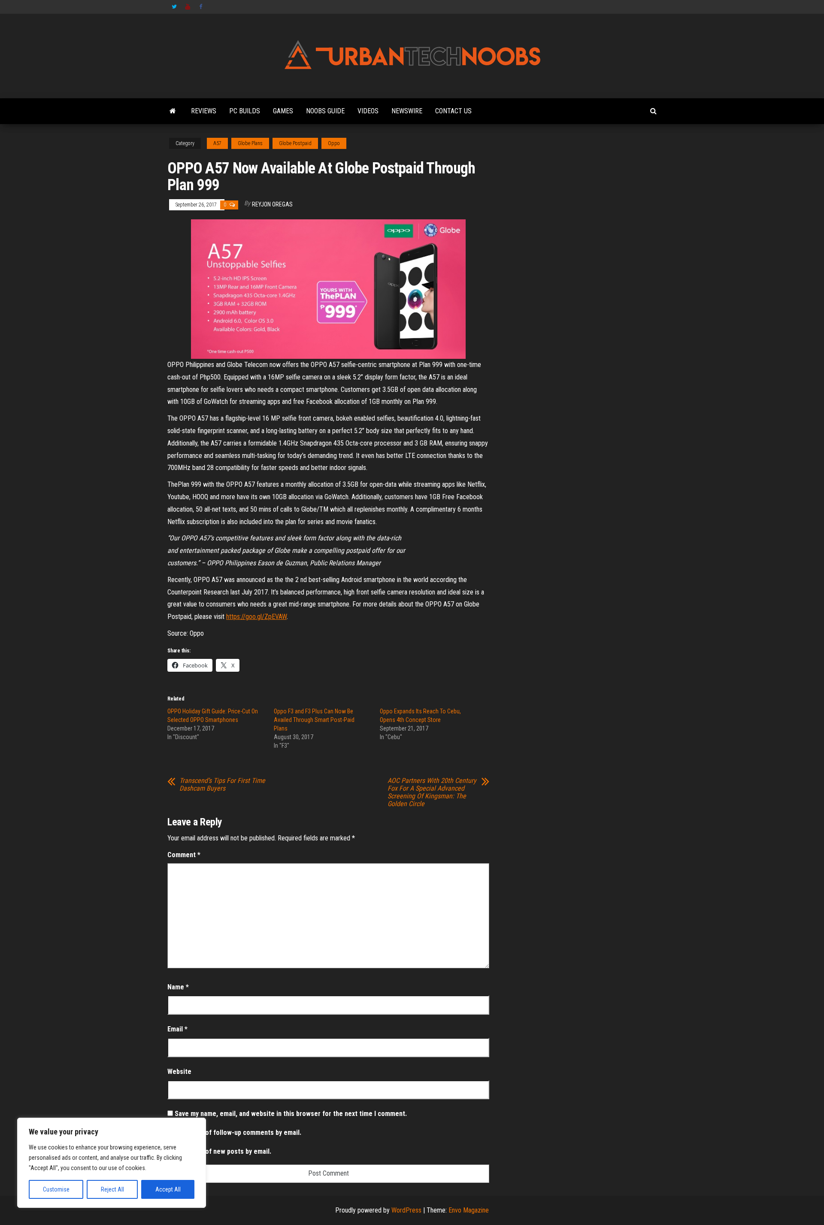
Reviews (203, 111)
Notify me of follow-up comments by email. (238, 1132)
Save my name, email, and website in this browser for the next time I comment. (291, 1114)
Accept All (168, 1189)
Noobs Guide (325, 111)
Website (179, 1071)
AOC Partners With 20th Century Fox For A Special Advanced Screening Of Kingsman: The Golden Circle (432, 792)
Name (178, 987)
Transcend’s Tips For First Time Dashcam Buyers (222, 784)
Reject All (112, 1189)
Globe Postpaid (295, 143)
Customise (56, 1189)
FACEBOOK (202, 7)
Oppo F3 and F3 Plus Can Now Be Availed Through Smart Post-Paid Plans (314, 720)
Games (283, 111)
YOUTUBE (188, 7)
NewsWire (406, 111)
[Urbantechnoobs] (173, 111)
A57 (217, 143)
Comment (183, 855)
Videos (368, 111)
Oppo (334, 143)
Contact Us (453, 111)
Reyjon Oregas (272, 204)
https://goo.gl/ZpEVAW (256, 616)
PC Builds (244, 111)
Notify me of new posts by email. (223, 1151)
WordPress (406, 1210)
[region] (111, 1163)
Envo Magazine (468, 1210)
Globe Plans (250, 143)
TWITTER (174, 7)
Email (177, 1029)
